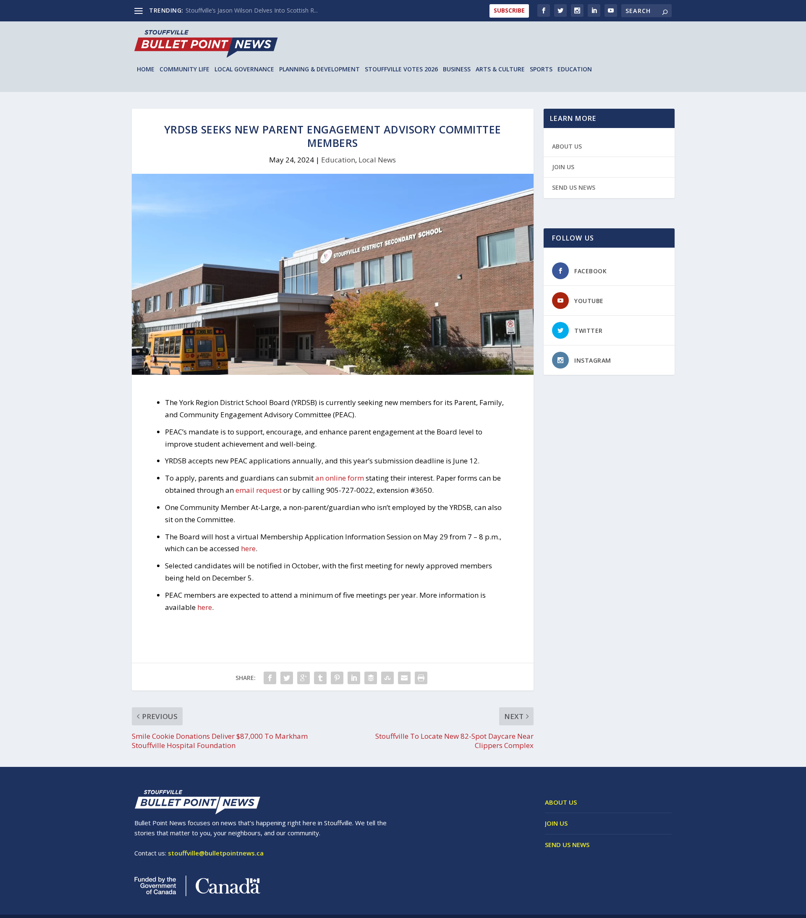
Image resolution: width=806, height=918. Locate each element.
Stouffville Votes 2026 (401, 69)
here (248, 548)
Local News (377, 160)
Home (145, 69)
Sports (541, 69)
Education (574, 69)
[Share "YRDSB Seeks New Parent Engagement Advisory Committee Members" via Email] (404, 678)
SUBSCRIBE (509, 10)
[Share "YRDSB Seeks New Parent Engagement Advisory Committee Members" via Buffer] (370, 678)
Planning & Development (319, 69)
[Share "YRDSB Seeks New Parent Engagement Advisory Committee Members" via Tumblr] (320, 678)
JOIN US (563, 167)
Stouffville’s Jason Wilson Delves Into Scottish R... (252, 10)
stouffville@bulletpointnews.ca (216, 853)
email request (259, 490)
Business (457, 69)
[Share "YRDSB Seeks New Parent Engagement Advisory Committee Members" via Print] (421, 678)
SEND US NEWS (573, 187)
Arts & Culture (500, 69)
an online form (339, 478)
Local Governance (244, 69)
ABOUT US (567, 146)
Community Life (184, 69)
